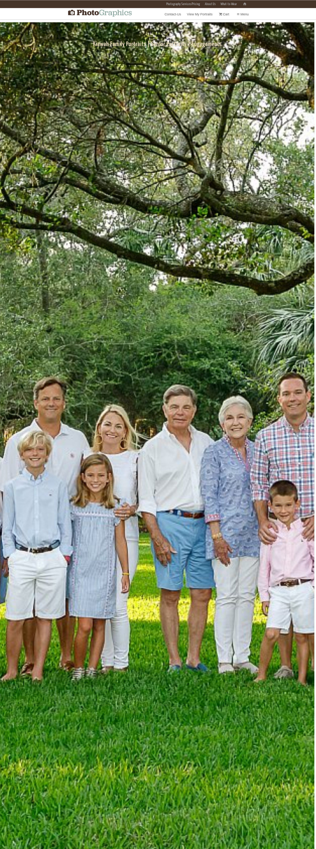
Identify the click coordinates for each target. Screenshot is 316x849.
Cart (226, 14)
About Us (210, 4)
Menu (244, 14)
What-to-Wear (229, 4)
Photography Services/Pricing (183, 4)
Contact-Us (173, 14)
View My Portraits (199, 14)
